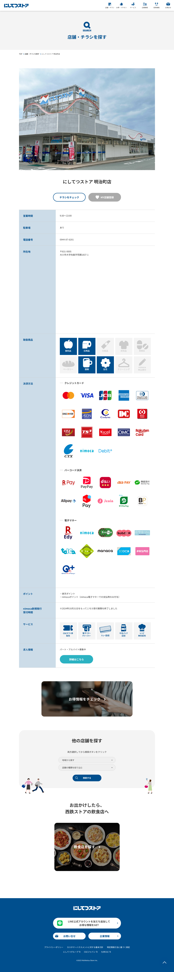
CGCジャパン (89, 951)
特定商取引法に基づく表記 (118, 947)
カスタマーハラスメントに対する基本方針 (85, 947)
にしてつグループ (70, 951)
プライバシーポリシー (53, 947)
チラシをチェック (69, 197)
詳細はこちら (76, 659)
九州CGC (105, 951)
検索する (87, 777)
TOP (20, 54)
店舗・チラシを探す (32, 54)
